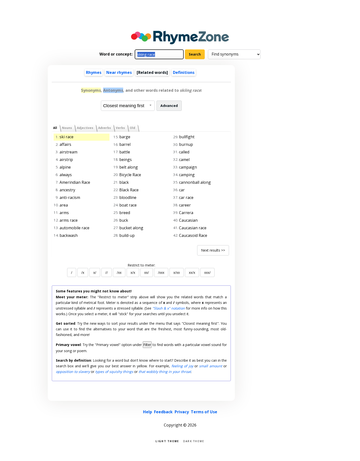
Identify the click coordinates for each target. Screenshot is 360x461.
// (106, 272)
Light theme (167, 440)
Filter (147, 344)
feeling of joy (182, 366)
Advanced (169, 105)
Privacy (182, 412)
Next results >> (213, 250)
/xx (119, 272)
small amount (210, 366)
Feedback (163, 412)
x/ (94, 272)
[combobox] (128, 106)
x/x (133, 272)
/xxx (161, 272)
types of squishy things (114, 371)
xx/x (192, 272)
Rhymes (93, 72)
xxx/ (207, 272)
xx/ (146, 272)
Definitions (183, 72)
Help (147, 412)
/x (82, 272)
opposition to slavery (73, 371)
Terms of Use (204, 412)
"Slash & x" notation (168, 308)
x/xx (176, 272)
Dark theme (193, 440)
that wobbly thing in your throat (165, 371)
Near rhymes (119, 72)
